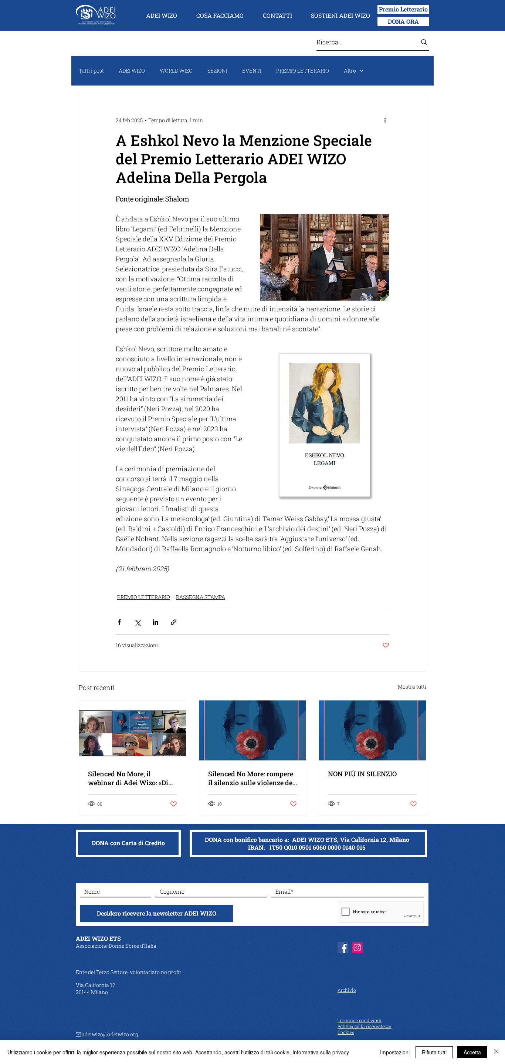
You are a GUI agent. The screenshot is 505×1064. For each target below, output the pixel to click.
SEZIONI (217, 70)
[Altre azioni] (384, 120)
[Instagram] (357, 947)
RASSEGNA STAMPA (200, 596)
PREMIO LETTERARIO (302, 70)
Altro (350, 70)
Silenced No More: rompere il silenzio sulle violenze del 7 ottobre (251, 778)
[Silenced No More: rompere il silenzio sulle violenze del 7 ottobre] (252, 730)
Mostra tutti (412, 686)
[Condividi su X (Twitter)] (137, 622)
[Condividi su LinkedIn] (155, 622)
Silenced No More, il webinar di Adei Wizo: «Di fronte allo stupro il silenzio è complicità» (131, 778)
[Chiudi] (496, 1052)
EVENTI (251, 70)
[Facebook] (343, 947)
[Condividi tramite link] (173, 622)
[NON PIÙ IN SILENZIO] (372, 730)
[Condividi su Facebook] (119, 622)
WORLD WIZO (176, 70)
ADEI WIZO (132, 70)
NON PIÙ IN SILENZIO (362, 773)
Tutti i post (91, 70)
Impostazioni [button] (395, 1052)
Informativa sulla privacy (320, 1052)
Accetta (472, 1052)
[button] (161, 15)
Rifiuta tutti (434, 1052)
